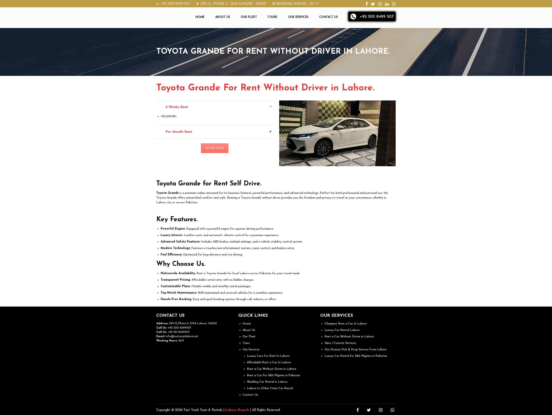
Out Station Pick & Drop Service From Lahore (356, 349)
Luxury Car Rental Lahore (342, 330)
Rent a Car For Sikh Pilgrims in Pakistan (273, 375)
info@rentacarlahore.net (182, 336)
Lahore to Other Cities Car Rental (270, 388)
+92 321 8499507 (178, 332)
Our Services (298, 17)
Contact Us (328, 17)
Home (200, 17)
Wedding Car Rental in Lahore (267, 382)
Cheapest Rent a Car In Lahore (346, 323)
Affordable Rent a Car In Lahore (269, 362)
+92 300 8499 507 (175, 3)
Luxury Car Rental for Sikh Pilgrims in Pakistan (356, 356)
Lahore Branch (237, 410)
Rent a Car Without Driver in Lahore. (272, 369)
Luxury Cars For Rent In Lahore (268, 356)
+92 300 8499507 (179, 327)
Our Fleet (249, 17)
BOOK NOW (214, 148)
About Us (222, 17)
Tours (272, 17)
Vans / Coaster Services (340, 343)
